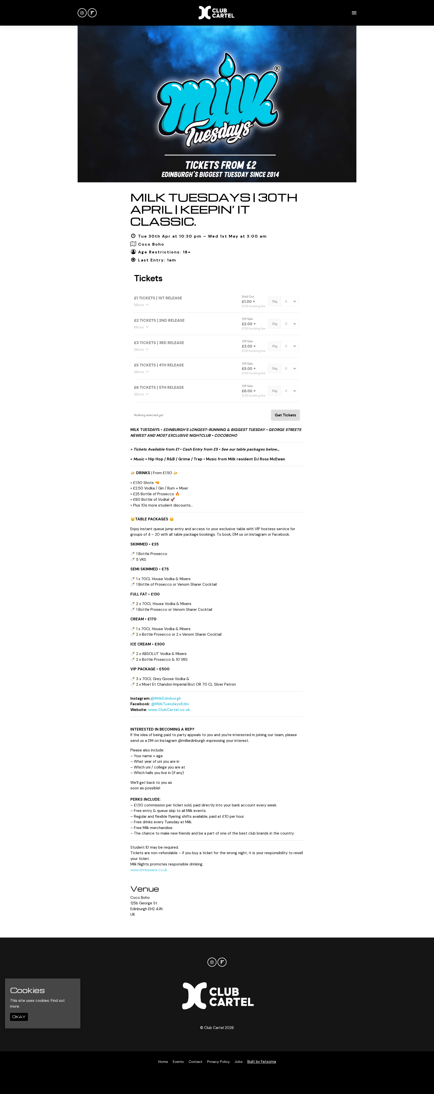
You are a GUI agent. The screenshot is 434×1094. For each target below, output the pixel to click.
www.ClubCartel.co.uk (169, 709)
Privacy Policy (218, 1061)
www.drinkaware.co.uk (148, 869)
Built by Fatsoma (261, 1061)
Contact (195, 1061)
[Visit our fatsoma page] (92, 13)
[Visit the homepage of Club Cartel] (216, 13)
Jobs (239, 1061)
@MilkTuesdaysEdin (170, 703)
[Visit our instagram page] (82, 13)
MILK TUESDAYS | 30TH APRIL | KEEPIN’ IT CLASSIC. (214, 209)
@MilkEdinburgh (165, 698)
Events (178, 1061)
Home (163, 1061)
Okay (19, 1016)
